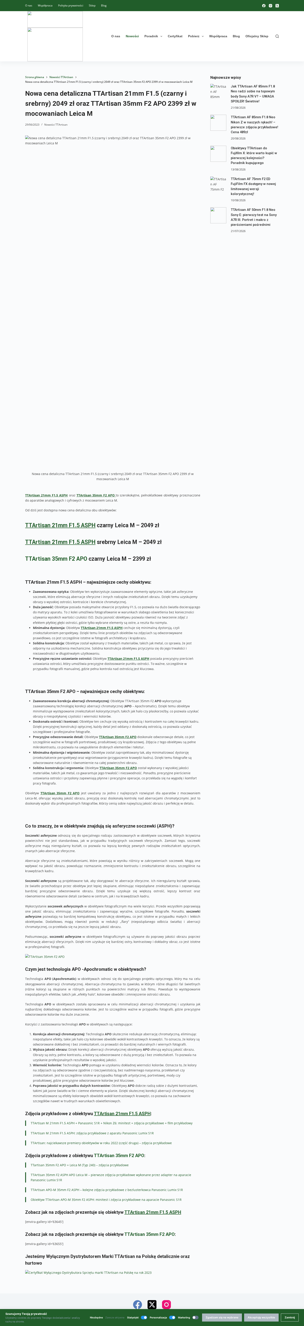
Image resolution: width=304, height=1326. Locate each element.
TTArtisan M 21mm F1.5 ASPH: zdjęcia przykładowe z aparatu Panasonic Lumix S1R (92, 1133)
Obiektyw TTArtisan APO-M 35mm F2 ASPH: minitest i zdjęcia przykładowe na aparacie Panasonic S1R (106, 1199)
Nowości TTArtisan (55, 125)
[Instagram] (270, 5)
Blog (104, 5)
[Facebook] (263, 5)
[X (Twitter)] (277, 5)
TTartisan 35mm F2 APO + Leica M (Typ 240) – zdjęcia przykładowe (80, 1165)
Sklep (92, 5)
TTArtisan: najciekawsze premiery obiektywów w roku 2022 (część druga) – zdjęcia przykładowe (101, 1143)
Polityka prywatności (70, 5)
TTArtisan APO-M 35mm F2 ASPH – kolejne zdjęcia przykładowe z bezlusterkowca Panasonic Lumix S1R (107, 1190)
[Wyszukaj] (277, 36)
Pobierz (193, 36)
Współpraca (45, 5)
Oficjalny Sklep (256, 36)
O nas (28, 5)
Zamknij (290, 1317)
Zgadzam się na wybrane (222, 1317)
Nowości (132, 36)
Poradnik (151, 36)
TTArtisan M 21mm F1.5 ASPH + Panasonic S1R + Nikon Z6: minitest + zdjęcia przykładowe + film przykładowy (112, 1123)
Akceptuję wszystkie (261, 1317)
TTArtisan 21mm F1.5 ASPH (46, 495)
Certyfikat (175, 36)
